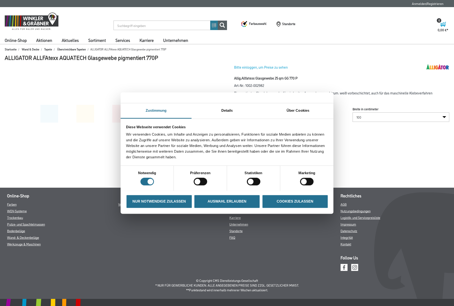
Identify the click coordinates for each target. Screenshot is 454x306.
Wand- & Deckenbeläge (23, 237)
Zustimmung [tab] (156, 110)
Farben (12, 204)
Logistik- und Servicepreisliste (360, 217)
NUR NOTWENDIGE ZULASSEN (159, 201)
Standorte (236, 230)
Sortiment (97, 40)
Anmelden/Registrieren (427, 3)
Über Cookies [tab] (298, 110)
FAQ (232, 237)
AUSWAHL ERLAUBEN (227, 201)
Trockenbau (15, 217)
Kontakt (345, 244)
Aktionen (44, 40)
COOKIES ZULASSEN (295, 201)
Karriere (147, 40)
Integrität (346, 237)
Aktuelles (70, 40)
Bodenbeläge (16, 230)
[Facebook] (344, 266)
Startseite (11, 49)
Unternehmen (175, 40)
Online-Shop (16, 40)
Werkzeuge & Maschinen (24, 244)
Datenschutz (348, 230)
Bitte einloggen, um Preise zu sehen (261, 67)
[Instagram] (354, 266)
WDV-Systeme (17, 210)
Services (122, 40)
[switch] (201, 181)
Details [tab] (227, 110)
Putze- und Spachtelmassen (26, 224)
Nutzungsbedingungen (355, 210)
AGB (343, 204)
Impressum (348, 224)
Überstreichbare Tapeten (71, 49)
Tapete (48, 49)
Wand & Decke (30, 49)
